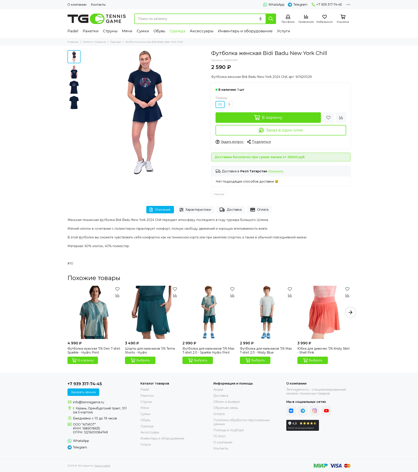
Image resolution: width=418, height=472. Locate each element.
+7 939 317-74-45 (329, 5)
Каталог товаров (94, 41)
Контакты (98, 5)
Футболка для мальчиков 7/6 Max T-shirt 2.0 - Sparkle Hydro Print (208, 350)
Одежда (177, 31)
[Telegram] (303, 411)
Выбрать (143, 360)
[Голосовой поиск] (260, 19)
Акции (218, 390)
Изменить (275, 171)
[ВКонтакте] (291, 411)
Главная (72, 41)
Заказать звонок (83, 392)
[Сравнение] (341, 117)
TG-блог (219, 436)
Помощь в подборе (228, 430)
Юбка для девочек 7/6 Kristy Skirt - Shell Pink (323, 350)
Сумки (143, 31)
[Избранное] (328, 117)
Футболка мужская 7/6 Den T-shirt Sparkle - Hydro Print (93, 350)
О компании (76, 5)
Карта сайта (102, 465)
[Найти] (271, 19)
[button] (85, 112)
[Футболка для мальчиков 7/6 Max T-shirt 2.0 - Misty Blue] (266, 312)
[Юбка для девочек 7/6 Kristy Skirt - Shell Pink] (324, 312)
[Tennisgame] (96, 19)
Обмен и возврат (226, 402)
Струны (110, 31)
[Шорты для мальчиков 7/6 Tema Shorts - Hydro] (151, 312)
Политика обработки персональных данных (241, 422)
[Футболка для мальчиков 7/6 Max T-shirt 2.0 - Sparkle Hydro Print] (209, 312)
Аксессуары (202, 31)
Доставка (234, 210)
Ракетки (91, 31)
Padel (72, 31)
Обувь (159, 31)
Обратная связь (225, 408)
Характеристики (198, 210)
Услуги (283, 31)
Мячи (127, 31)
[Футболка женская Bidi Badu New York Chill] (145, 112)
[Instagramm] (314, 411)
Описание (163, 210)
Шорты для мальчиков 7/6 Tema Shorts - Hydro (150, 350)
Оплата (262, 210)
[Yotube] (326, 411)
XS (220, 104)
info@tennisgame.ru (88, 402)
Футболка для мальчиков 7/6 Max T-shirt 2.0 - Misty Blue (266, 350)
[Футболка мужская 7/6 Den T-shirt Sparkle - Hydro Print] (94, 312)
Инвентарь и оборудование (245, 31)
